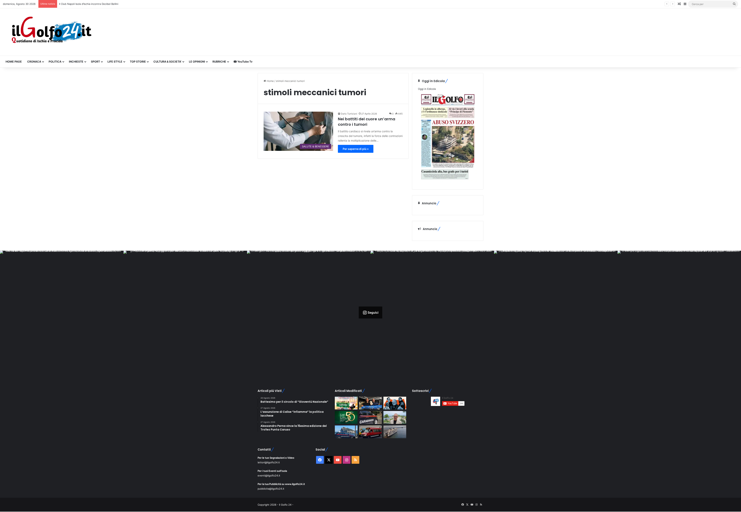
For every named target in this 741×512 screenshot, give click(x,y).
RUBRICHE (219, 61)
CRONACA (34, 61)
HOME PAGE (14, 61)
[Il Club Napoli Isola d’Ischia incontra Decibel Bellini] (370, 403)
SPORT (95, 61)
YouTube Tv (244, 61)
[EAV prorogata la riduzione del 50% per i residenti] (370, 431)
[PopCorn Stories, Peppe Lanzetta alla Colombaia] (394, 403)
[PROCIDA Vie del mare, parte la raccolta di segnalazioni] (394, 431)
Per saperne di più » (356, 148)
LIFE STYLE (114, 61)
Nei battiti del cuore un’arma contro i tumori (366, 121)
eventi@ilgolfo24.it (269, 475)
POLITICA (55, 61)
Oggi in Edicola (427, 88)
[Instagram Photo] (62, 312)
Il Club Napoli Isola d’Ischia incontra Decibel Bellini (88, 3)
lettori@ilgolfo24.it (269, 462)
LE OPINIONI (197, 61)
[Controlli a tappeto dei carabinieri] (370, 417)
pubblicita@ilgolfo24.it (271, 488)
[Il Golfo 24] (51, 32)
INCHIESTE (76, 61)
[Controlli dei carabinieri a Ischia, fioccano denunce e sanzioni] (346, 431)
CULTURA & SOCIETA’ (167, 61)
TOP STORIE (138, 61)
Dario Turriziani (349, 113)
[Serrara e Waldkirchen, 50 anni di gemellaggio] (346, 417)
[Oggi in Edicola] (447, 181)
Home (270, 80)
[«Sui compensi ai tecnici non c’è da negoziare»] (394, 417)
